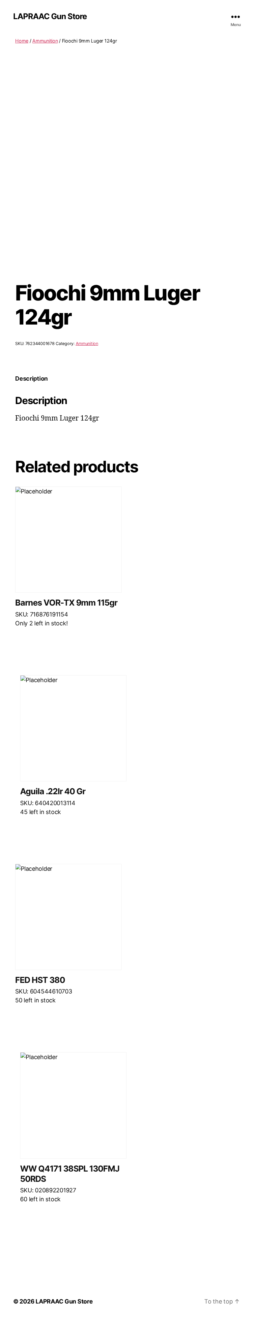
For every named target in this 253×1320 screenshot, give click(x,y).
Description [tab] (31, 378)
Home (21, 41)
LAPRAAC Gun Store (50, 16)
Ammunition (45, 41)
